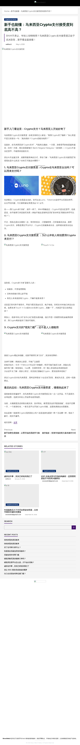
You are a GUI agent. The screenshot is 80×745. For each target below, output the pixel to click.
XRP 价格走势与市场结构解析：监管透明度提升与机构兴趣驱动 (58, 477)
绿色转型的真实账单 (11, 540)
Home (6, 11)
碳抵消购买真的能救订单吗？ (15, 559)
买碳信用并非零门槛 (11, 555)
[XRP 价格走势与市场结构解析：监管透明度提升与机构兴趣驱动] (58, 462)
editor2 (9, 44)
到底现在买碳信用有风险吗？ (15, 551)
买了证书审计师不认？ (12, 547)
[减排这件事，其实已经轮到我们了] (21, 462)
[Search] (74, 527)
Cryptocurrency (10, 19)
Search (8, 521)
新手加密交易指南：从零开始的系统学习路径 (22, 433)
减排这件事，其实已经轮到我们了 (18, 476)
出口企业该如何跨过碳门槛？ (15, 574)
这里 (15, 422)
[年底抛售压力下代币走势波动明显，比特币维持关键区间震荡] (21, 495)
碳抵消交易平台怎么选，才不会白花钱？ (19, 562)
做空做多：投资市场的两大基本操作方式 (59, 431)
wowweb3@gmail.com (50, 481)
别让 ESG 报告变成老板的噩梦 (15, 570)
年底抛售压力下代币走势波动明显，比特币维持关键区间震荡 (21, 511)
